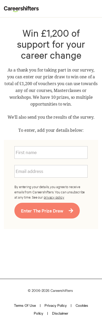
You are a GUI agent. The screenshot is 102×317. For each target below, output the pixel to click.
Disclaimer (60, 313)
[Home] (19, 10)
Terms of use (25, 305)
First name (26, 152)
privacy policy (54, 197)
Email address (29, 171)
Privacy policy (55, 305)
